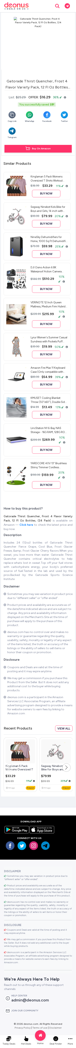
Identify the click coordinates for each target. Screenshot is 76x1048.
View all (63, 728)
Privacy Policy (23, 1027)
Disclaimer (55, 1027)
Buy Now (46, 193)
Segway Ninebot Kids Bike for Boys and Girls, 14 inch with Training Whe (55, 771)
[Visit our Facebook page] (10, 845)
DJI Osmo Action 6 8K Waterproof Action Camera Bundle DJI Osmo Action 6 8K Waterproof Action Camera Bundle (48, 269)
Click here (26, 525)
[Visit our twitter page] (21, 845)
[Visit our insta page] (33, 845)
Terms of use (39, 1027)
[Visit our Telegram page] (45, 845)
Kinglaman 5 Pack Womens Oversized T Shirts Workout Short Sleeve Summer (19, 771)
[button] (66, 767)
